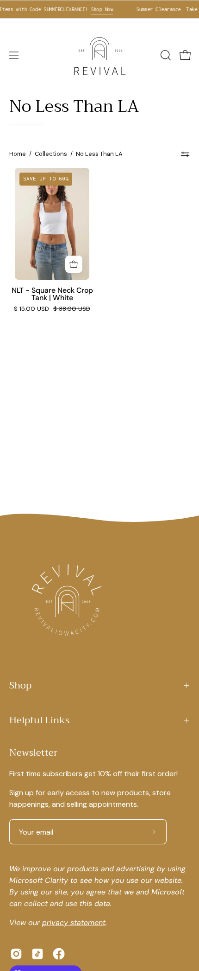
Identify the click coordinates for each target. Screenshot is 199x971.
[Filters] (185, 154)
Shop (20, 685)
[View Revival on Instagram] (16, 954)
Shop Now (98, 9)
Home (17, 154)
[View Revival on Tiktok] (37, 954)
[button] (164, 55)
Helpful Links (39, 720)
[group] (99, 9)
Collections (51, 154)
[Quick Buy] (73, 264)
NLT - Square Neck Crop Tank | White (52, 294)
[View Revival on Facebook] (59, 954)
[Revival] (99, 55)
